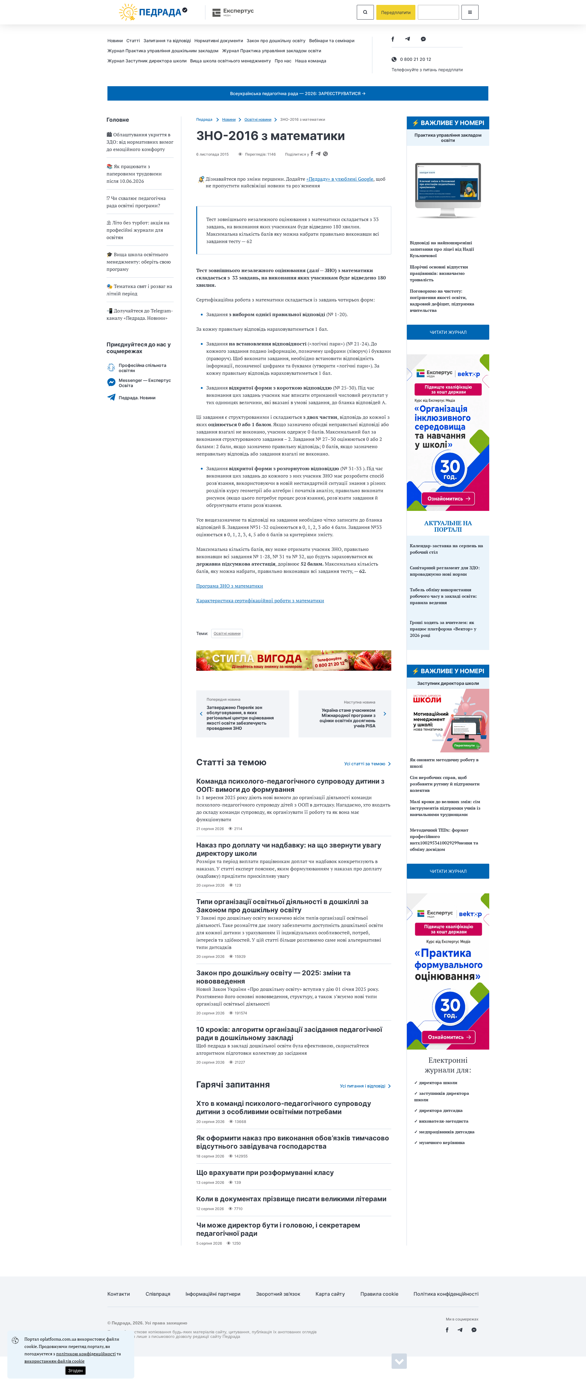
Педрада (204, 119)
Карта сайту (330, 1294)
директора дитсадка (441, 1110)
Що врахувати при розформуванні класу (265, 1172)
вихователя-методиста (443, 1121)
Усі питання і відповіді (362, 1085)
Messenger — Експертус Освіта (145, 383)
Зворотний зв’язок (278, 1294)
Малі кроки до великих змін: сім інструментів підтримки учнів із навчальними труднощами (445, 808)
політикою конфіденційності (86, 1354)
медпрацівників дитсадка (447, 1132)
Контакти (118, 1294)
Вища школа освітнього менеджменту (230, 60)
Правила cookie (379, 1294)
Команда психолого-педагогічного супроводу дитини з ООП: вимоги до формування (290, 785)
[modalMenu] (470, 12)
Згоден (75, 1370)
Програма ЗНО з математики (229, 585)
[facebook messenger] (423, 39)
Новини (115, 40)
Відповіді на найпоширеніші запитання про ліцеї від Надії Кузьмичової (442, 249)
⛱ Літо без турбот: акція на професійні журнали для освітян (138, 230)
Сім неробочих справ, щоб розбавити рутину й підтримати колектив (444, 783)
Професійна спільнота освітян (142, 368)
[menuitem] (116, 40)
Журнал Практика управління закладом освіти (271, 50)
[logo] (153, 12)
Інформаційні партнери (213, 1294)
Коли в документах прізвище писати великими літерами (291, 1199)
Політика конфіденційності (446, 1294)
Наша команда (310, 60)
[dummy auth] (438, 12)
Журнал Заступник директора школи (146, 60)
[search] (365, 12)
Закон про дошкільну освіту (276, 40)
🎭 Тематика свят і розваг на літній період (139, 290)
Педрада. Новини (137, 397)
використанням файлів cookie (54, 1361)
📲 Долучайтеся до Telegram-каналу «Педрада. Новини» (140, 314)
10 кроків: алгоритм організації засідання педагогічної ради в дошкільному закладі (289, 1033)
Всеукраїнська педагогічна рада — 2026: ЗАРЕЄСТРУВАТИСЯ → (298, 93)
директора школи (438, 1082)
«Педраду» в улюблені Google (339, 178)
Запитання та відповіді (167, 40)
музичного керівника (442, 1142)
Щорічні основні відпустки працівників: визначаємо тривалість (439, 273)
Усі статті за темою (364, 763)
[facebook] (393, 39)
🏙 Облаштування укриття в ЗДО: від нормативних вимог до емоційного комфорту (140, 142)
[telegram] (407, 39)
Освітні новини (257, 119)
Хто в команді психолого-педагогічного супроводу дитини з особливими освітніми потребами (283, 1107)
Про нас (283, 60)
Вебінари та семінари (331, 40)
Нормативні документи (218, 40)
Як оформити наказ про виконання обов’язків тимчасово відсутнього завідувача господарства (292, 1142)
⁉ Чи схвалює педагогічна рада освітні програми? (136, 202)
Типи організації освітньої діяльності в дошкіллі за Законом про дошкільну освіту (282, 906)
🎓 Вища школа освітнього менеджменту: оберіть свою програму (139, 261)
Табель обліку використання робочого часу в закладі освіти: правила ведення (443, 596)
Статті (133, 40)
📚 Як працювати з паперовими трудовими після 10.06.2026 (134, 173)
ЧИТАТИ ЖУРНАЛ (448, 332)
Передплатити (396, 12)
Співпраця (158, 1294)
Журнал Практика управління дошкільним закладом (163, 50)
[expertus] (230, 12)
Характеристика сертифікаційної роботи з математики (260, 600)
